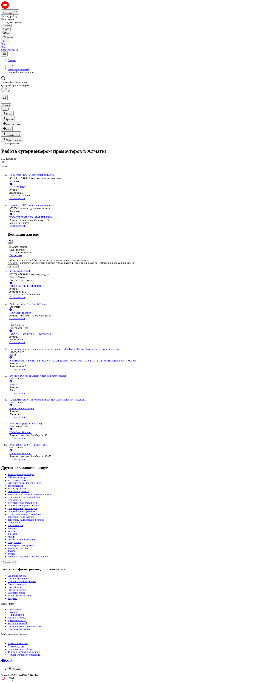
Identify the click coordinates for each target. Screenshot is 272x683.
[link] (6, 33)
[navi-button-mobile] (4, 53)
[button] (4, 44)
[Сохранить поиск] (4, 97)
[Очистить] (5, 89)
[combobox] (15, 82)
